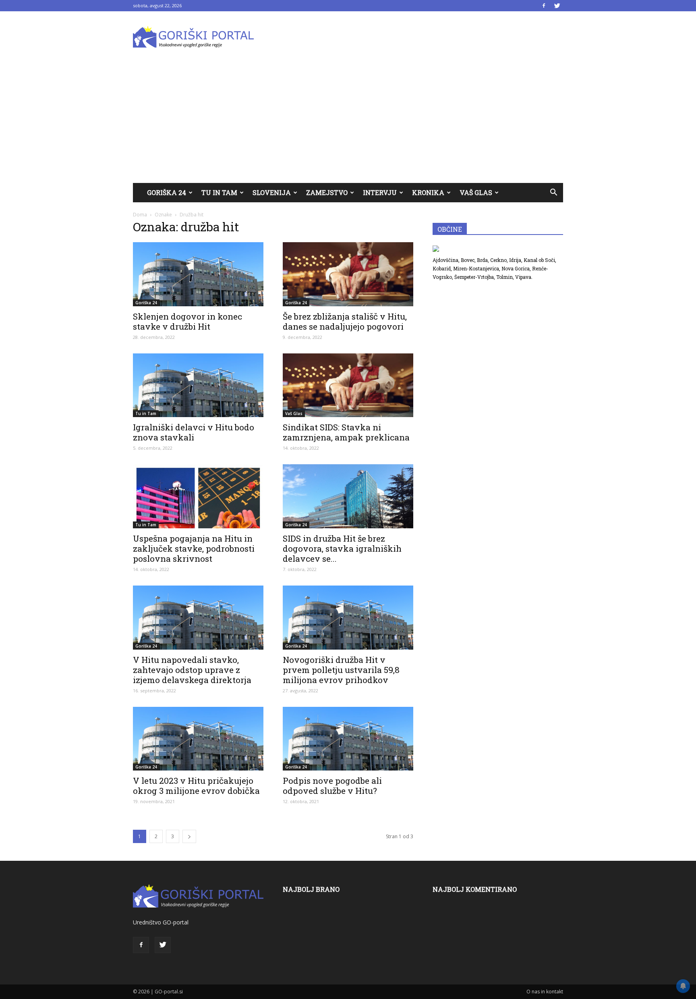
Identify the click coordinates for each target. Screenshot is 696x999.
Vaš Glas (476, 192)
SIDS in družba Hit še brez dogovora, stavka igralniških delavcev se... (342, 548)
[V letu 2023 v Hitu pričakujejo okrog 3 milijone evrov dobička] (198, 739)
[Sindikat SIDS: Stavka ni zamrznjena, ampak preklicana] (348, 385)
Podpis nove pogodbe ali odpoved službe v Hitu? (332, 785)
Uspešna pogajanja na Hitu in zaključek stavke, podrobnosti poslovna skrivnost (194, 548)
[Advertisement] (348, 122)
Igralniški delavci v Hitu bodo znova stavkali (193, 432)
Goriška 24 (166, 192)
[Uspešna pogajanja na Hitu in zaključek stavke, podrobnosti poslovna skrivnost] (198, 496)
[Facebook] (544, 5)
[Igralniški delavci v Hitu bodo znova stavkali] (198, 385)
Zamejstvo (327, 192)
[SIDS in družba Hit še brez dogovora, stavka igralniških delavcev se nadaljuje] (348, 496)
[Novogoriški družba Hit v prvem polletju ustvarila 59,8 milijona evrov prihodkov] (348, 618)
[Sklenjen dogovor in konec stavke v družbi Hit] (198, 274)
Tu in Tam (219, 192)
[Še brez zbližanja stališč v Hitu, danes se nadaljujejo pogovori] (348, 274)
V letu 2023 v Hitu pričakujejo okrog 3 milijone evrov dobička (196, 785)
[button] (553, 192)
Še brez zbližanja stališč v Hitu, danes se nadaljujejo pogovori (345, 321)
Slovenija (272, 192)
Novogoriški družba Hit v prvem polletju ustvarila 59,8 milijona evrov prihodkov (341, 669)
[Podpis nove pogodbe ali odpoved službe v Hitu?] (348, 739)
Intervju (380, 192)
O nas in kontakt (544, 991)
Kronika (428, 192)
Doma (140, 214)
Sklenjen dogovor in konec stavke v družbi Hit (187, 321)
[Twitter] (557, 5)
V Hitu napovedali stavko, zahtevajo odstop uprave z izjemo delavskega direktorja (192, 669)
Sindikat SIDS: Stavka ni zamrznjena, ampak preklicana (346, 432)
